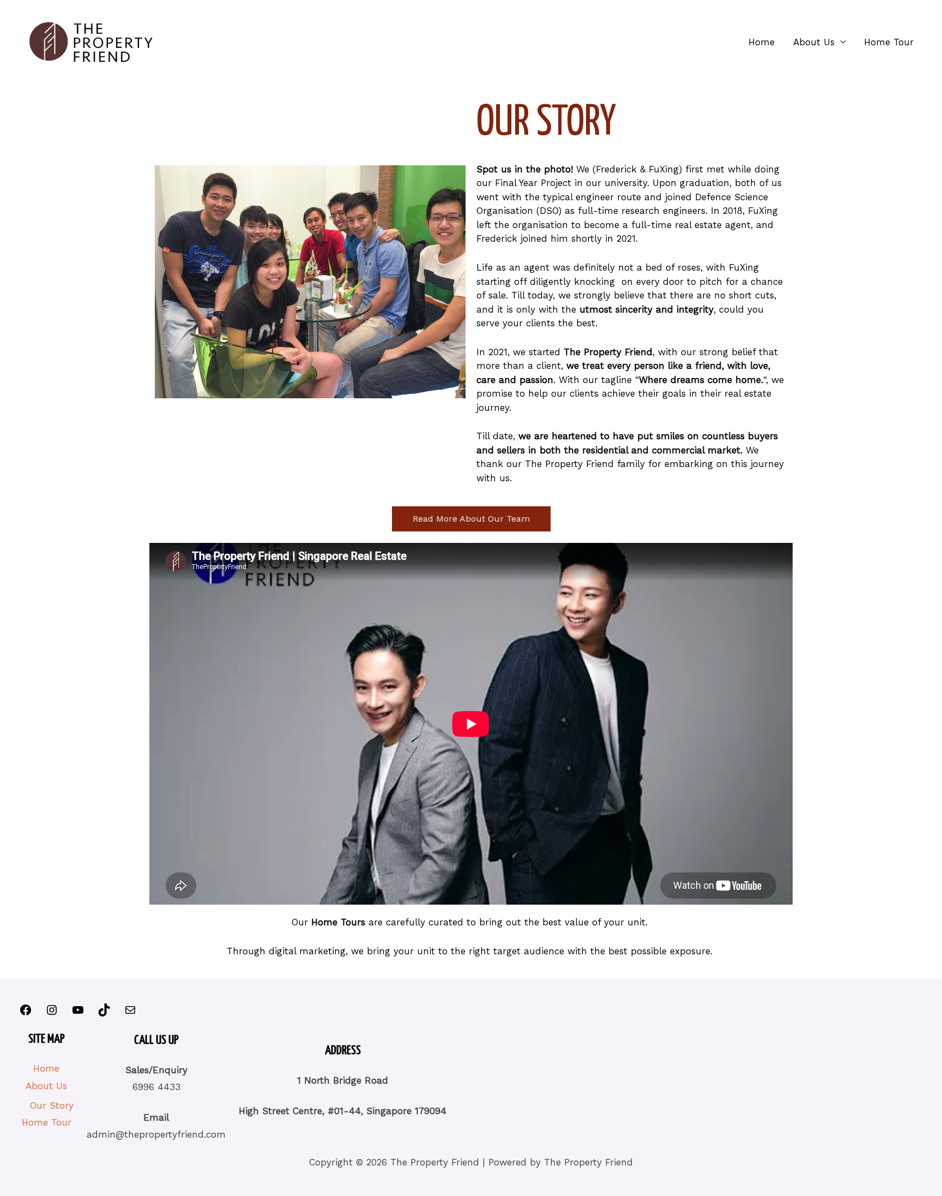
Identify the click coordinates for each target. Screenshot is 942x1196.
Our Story (52, 1105)
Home (761, 42)
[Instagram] (51, 1013)
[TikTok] (104, 1013)
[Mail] (130, 1013)
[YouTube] (77, 1013)
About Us (814, 42)
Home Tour (889, 42)
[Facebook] (25, 1013)
